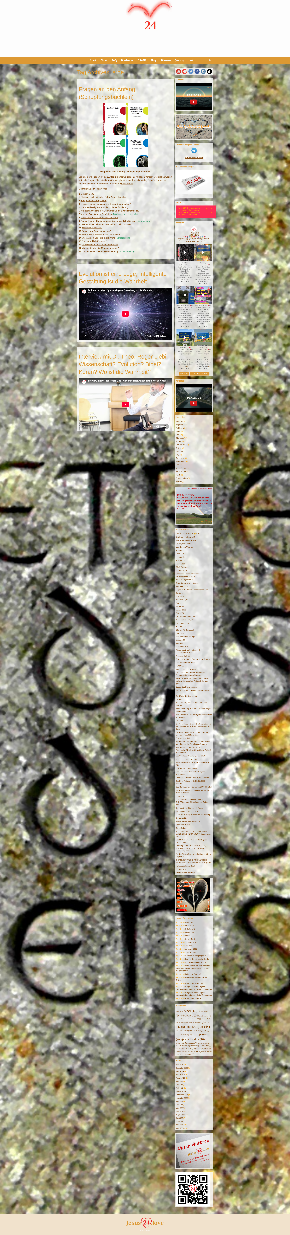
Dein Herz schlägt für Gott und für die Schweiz (193, 659)
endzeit (179, 1022)
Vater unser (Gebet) (183, 825)
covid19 (197, 1019)
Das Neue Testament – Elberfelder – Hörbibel (192, 778)
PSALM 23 (180, 666)
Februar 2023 (181, 1091)
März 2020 (180, 1128)
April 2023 (179, 1088)
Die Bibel (179, 699)
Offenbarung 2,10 (182, 623)
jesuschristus (193, 1039)
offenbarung (196, 1046)
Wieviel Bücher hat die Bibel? (186, 540)
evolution (185, 1022)
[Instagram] (191, 259)
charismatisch (205, 1016)
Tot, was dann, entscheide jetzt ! (187, 811)
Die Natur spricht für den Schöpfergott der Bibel (103, 197)
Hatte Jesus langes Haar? (185, 866)
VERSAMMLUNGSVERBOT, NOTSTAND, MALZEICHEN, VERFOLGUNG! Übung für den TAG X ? (193, 833)
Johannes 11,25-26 (183, 656)
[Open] (185, 252)
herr (200, 1031)
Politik (178, 475)
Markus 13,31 (181, 610)
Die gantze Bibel (182, 818)
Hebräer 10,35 (181, 626)
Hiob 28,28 (180, 633)
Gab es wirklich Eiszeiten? (94, 241)
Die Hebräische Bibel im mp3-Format (189, 808)
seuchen (185, 1051)
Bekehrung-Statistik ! (183, 738)
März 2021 (180, 1111)
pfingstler (206, 1046)
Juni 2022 (179, 1101)
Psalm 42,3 (180, 613)
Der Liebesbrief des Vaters (185, 663)
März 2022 (180, 1108)
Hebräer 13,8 (180, 557)
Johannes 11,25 (181, 586)
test (191, 60)
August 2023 (180, 1078)
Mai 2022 (179, 1105)
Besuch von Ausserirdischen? (96, 231)
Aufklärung (180, 428)
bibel (190, 1011)
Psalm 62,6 (180, 554)
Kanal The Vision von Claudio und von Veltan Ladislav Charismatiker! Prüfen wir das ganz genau (192, 680)
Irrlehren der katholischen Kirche (188, 821)
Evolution (179, 451)
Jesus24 (179, 60)
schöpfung (200, 1048)
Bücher (178, 441)
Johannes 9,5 (181, 643)
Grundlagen (180, 461)
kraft (200, 1043)
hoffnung (187, 1035)
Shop (154, 60)
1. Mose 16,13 (181, 596)
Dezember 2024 (182, 1068)
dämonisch (205, 1019)
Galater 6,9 (180, 606)
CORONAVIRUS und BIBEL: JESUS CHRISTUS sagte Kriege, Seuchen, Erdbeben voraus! (193, 802)
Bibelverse (127, 60)
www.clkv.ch (127, 183)
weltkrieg (182, 1054)
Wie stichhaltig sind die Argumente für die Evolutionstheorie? (110, 211)
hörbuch (195, 1035)
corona (179, 1019)
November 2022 (182, 1098)
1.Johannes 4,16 (182, 647)
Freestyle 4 (180, 603)
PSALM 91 (180, 796)
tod (198, 1051)
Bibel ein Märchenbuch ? (185, 630)
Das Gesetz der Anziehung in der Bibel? (190, 756)
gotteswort (180, 1030)
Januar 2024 (180, 1075)
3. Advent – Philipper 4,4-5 (185, 537)
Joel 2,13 (179, 593)
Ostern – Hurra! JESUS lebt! (187, 534)
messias (206, 1043)
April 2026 (179, 1065)
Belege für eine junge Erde (93, 200)
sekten (179, 1052)
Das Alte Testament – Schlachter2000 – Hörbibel (193, 787)
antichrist (179, 1012)
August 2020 (180, 1115)
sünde (192, 1052)
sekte (207, 1049)
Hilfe (177, 465)
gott (204, 1026)
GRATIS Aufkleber (182, 567)
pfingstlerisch (180, 1048)
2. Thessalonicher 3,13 (184, 620)
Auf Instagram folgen (201, 373)
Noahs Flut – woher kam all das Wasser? (102, 234)
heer (195, 1030)
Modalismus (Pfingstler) (184, 547)
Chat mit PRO (181, 445)
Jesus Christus (181, 468)
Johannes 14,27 (182, 600)
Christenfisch (181, 869)
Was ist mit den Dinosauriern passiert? (99, 217)
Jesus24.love (181, 471)
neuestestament (183, 1046)
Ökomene (179, 720)
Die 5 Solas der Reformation (186, 696)
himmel (179, 1035)
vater (204, 1052)
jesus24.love (185, 246)
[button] (209, 60)
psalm (190, 1048)
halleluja (188, 1031)
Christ (103, 60)
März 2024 (180, 1071)
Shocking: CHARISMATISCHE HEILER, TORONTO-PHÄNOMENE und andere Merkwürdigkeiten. (191, 848)
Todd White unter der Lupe (185, 637)
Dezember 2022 (182, 1095)
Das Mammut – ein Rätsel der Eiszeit (100, 244)
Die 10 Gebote (181, 828)
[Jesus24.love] (145, 29)
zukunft (190, 1054)
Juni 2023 (179, 1081)
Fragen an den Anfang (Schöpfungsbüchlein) (192, 590)
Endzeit (178, 448)
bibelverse (190, 1015)
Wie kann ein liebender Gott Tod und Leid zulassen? (107, 224)
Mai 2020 (179, 1121)
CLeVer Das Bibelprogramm (186, 687)
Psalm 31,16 (180, 564)
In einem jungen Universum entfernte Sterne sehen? (106, 204)
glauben (189, 1026)
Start (93, 60)
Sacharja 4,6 (180, 640)
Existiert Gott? (87, 194)
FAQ (114, 60)
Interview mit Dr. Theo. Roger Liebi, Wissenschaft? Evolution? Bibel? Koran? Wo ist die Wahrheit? (123, 364)
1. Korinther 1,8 (181, 570)
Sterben (179, 482)
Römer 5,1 (180, 550)
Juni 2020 (179, 1118)
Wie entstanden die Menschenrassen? (100, 248)
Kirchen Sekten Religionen (185, 873)
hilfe (206, 1031)
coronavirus (188, 1019)
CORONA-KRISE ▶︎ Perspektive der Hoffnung (193, 815)
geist (191, 1022)
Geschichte (180, 458)
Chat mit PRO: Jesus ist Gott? (187, 768)
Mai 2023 (179, 1085)
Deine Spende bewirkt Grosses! (187, 583)
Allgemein (179, 421)
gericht (198, 1022)
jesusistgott (181, 1043)
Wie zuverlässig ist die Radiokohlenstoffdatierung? (105, 207)
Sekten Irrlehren (182, 478)
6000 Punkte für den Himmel (186, 669)
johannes (192, 1043)
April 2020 (179, 1125)
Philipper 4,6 (180, 560)
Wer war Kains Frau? (92, 227)
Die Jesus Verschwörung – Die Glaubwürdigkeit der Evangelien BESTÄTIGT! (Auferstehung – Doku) (193, 726)
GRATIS (142, 60)
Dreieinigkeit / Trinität (183, 544)
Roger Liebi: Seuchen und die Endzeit (189, 759)
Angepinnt (179, 425)
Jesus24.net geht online (184, 580)
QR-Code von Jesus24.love (186, 617)
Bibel (177, 435)
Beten (178, 431)
